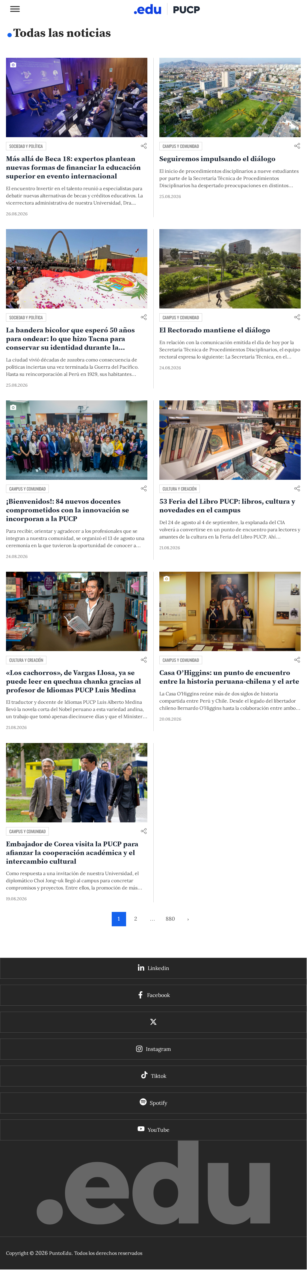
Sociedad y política (26, 146)
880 (170, 918)
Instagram (158, 1048)
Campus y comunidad (181, 146)
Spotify (158, 1102)
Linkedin (158, 968)
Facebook (158, 995)
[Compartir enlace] (143, 146)
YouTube (159, 1129)
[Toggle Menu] (15, 9)
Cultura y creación (179, 488)
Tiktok (158, 1075)
